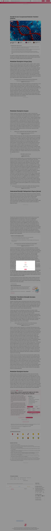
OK (25, 269)
